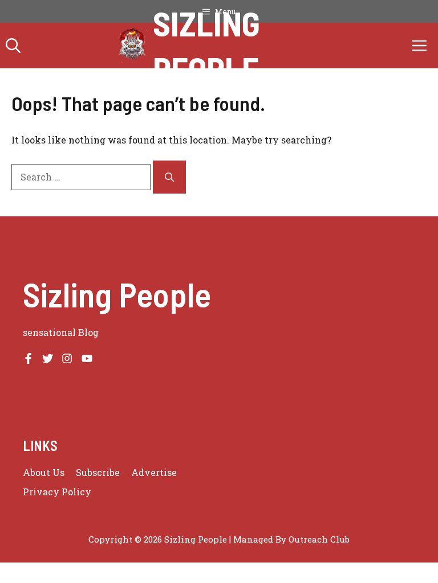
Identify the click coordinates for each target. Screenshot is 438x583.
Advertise (154, 472)
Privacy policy (57, 492)
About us (43, 472)
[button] (13, 45)
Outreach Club (319, 539)
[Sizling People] (132, 45)
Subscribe (98, 472)
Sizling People (206, 45)
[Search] (169, 177)
